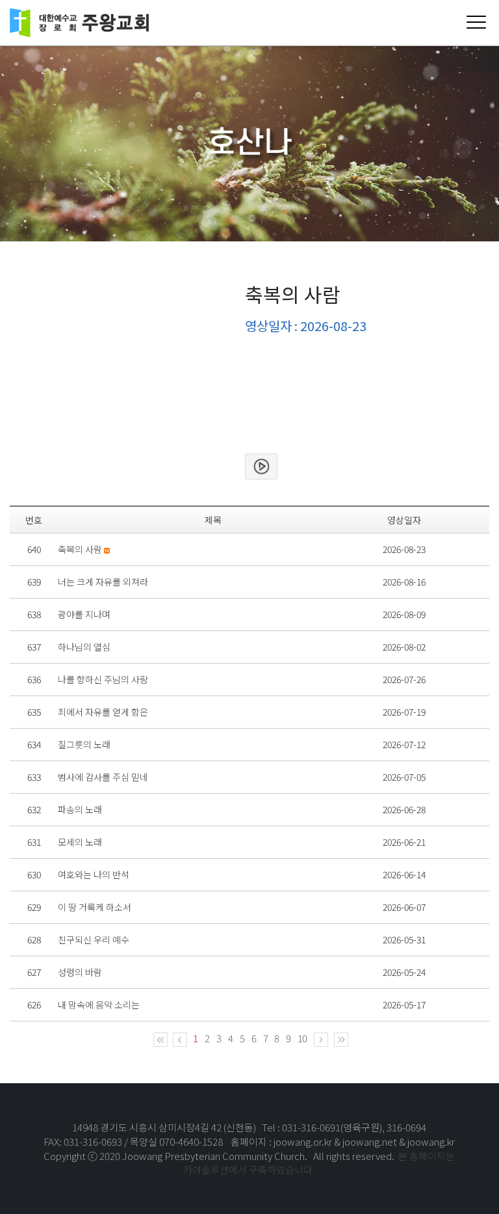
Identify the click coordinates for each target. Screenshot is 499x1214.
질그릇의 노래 (84, 744)
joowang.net (370, 1141)
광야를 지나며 (84, 614)
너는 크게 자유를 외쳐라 (103, 581)
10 (302, 1038)
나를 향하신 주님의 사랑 (103, 679)
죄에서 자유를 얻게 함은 (103, 711)
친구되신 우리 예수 (93, 939)
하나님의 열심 (84, 646)
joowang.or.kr (304, 1141)
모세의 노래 (80, 841)
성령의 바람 (80, 971)
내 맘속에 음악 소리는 (99, 1004)
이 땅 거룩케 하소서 (94, 906)
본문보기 (261, 466)
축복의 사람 (80, 549)
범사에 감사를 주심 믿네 (103, 776)
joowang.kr (431, 1141)
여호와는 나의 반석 (93, 874)
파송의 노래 (80, 809)
